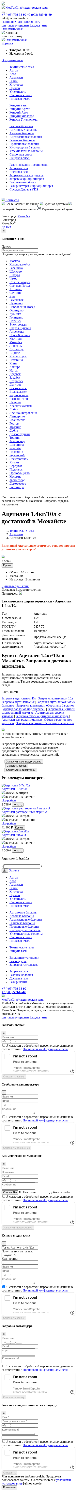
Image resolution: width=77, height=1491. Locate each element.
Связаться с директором (21, 769)
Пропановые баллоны (24, 144)
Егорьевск (16, 381)
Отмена (14, 870)
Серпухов (16, 466)
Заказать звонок (16, 765)
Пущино (15, 402)
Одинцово (16, 310)
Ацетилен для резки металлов (22, 719)
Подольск (16, 469)
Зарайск (14, 377)
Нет (8, 227)
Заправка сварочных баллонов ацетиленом (45, 723)
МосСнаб (27, 7)
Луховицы (16, 349)
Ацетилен (16, 77)
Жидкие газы (18, 105)
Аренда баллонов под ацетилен (24, 709)
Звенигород (17, 480)
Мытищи (15, 338)
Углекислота (17, 91)
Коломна (15, 476)
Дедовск (15, 374)
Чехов (13, 278)
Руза (12, 296)
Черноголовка (18, 395)
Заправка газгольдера (23, 964)
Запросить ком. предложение (23, 761)
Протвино (16, 451)
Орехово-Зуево (19, 473)
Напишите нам (12, 21)
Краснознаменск (20, 405)
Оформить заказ (12, 28)
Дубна (13, 430)
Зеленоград (17, 441)
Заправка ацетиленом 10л (55, 698)
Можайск (24, 216)
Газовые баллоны (21, 126)
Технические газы (21, 67)
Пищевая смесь (19, 98)
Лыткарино (17, 416)
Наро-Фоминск (19, 335)
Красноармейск (19, 264)
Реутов (14, 423)
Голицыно (16, 317)
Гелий (13, 81)
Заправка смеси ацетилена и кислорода (42, 716)
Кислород (16, 84)
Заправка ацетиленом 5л (18, 702)
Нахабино (16, 360)
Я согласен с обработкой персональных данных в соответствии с (37, 1047)
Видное (14, 352)
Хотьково (15, 289)
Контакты (12, 200)
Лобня (13, 409)
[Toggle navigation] (3, 12)
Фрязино (15, 427)
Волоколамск (18, 391)
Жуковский (17, 455)
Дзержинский (18, 398)
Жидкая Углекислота (23, 119)
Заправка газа (18, 168)
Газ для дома (38, 25)
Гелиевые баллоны (22, 140)
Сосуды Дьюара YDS (23, 189)
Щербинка (16, 444)
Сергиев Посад (19, 285)
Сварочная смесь (20, 95)
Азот (12, 74)
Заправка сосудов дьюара (26, 175)
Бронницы (16, 487)
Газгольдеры (17, 961)
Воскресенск (18, 388)
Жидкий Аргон (19, 109)
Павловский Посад (22, 306)
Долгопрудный (19, 434)
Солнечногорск (19, 282)
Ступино (15, 292)
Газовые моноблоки (22, 182)
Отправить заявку (13, 1076)
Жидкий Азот (18, 112)
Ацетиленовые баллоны (25, 136)
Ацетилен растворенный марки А (24, 812)
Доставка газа (18, 171)
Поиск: (6, 246)
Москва (14, 261)
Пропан (14, 88)
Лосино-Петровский (23, 413)
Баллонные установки (24, 957)
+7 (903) (39, 14)
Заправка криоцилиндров (26, 178)
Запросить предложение (17, 1227)
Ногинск (15, 321)
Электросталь (18, 458)
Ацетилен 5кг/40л (14, 835)
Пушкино (16, 303)
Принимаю (9, 1487)
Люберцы (16, 345)
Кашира (14, 367)
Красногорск (18, 356)
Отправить (9, 1472)
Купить (7, 565)
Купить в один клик (15, 586)
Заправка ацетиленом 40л (19, 698)
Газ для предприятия (15, 25)
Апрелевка (16, 331)
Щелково (15, 271)
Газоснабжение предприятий (29, 164)
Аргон (13, 70)
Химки (14, 462)
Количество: (10, 1258)
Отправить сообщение (16, 1147)
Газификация (18, 982)
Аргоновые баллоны (23, 129)
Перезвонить (31, 21)
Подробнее (9, 800)
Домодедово (17, 483)
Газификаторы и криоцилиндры (31, 186)
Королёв (15, 448)
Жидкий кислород (21, 116)
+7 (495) (14, 14)
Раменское (16, 299)
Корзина (7, 43)
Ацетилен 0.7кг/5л (14, 789)
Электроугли (18, 324)
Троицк (14, 437)
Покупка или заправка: (17, 1251)
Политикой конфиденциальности (45, 1049)
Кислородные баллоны (24, 147)
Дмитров (15, 384)
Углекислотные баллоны (26, 151)
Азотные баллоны (21, 133)
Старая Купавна (20, 328)
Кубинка (15, 314)
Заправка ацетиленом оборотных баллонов (45, 705)
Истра (13, 370)
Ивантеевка (17, 420)
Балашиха (16, 268)
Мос (23, 999)
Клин (13, 363)
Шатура (14, 275)
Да (3, 227)
